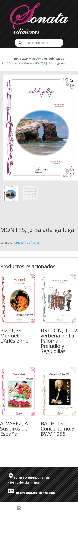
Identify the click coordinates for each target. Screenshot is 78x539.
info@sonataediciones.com (34, 493)
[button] (71, 80)
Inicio (3, 63)
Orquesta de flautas (27, 242)
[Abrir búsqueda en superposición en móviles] (39, 43)
